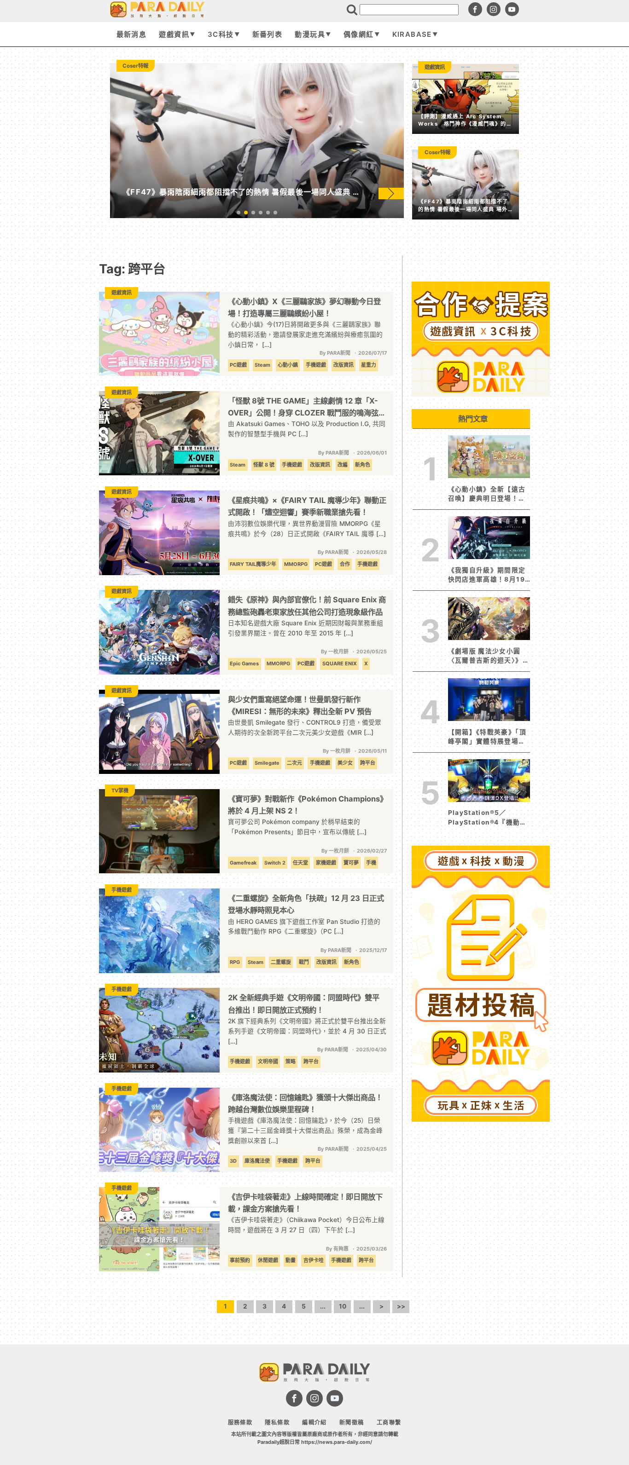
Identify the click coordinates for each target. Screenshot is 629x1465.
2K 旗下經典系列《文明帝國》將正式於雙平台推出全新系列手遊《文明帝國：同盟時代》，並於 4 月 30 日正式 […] (307, 1031)
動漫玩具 (310, 34)
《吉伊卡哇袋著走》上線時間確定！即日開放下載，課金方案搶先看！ (305, 1202)
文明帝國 (268, 1061)
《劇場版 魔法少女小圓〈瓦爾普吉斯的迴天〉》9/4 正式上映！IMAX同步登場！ (486, 656)
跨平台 (367, 763)
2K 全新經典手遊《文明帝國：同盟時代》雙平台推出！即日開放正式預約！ (303, 1003)
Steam (262, 365)
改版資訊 (343, 365)
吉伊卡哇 (313, 1260)
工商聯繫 (389, 1422)
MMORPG (296, 564)
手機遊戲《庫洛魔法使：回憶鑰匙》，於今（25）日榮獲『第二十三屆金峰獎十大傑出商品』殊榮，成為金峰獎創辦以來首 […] (305, 1130)
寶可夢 (351, 862)
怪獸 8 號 (263, 464)
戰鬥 (304, 962)
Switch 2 (274, 862)
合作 (345, 564)
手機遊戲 (316, 365)
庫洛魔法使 (257, 1161)
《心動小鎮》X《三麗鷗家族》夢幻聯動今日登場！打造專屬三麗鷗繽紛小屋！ (304, 307)
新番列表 (267, 34)
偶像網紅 (358, 34)
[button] (391, 193)
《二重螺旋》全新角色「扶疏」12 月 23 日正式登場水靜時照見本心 (306, 904)
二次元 (294, 763)
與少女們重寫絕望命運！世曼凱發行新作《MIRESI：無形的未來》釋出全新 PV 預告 (300, 705)
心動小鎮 (288, 365)
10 (342, 1306)
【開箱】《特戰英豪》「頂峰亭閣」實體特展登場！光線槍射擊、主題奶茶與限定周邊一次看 (487, 737)
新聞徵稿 (351, 1422)
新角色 (362, 464)
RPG (235, 962)
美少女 (345, 763)
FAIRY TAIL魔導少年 (253, 564)
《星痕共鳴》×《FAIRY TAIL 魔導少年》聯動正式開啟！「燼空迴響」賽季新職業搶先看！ (307, 506)
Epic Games (244, 663)
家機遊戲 (326, 862)
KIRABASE (412, 34)
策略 (290, 1061)
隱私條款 (277, 1422)
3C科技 (220, 34)
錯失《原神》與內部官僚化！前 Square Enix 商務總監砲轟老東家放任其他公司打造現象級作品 (307, 605)
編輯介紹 (314, 1422)
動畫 (290, 1260)
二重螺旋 (281, 962)
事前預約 (240, 1260)
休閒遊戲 (268, 1260)
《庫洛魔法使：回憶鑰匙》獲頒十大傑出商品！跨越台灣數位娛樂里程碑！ (305, 1103)
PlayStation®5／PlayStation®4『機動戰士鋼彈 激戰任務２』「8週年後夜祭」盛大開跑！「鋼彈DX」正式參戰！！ (489, 818)
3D (233, 1161)
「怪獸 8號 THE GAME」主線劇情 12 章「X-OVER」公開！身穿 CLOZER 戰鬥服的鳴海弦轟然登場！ (307, 407)
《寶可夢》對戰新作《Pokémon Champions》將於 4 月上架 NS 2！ (306, 804)
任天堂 (300, 862)
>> (401, 1306)
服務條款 (240, 1422)
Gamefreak (243, 862)
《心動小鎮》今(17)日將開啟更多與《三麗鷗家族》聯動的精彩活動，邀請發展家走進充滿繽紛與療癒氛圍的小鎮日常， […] (305, 334)
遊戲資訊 (174, 34)
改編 (343, 464)
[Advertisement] (481, 1263)
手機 (371, 862)
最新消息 (131, 34)
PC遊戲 (238, 365)
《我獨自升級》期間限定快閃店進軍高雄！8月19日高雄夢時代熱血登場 (487, 575)
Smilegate (267, 763)
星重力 (368, 365)
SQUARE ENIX (339, 663)
